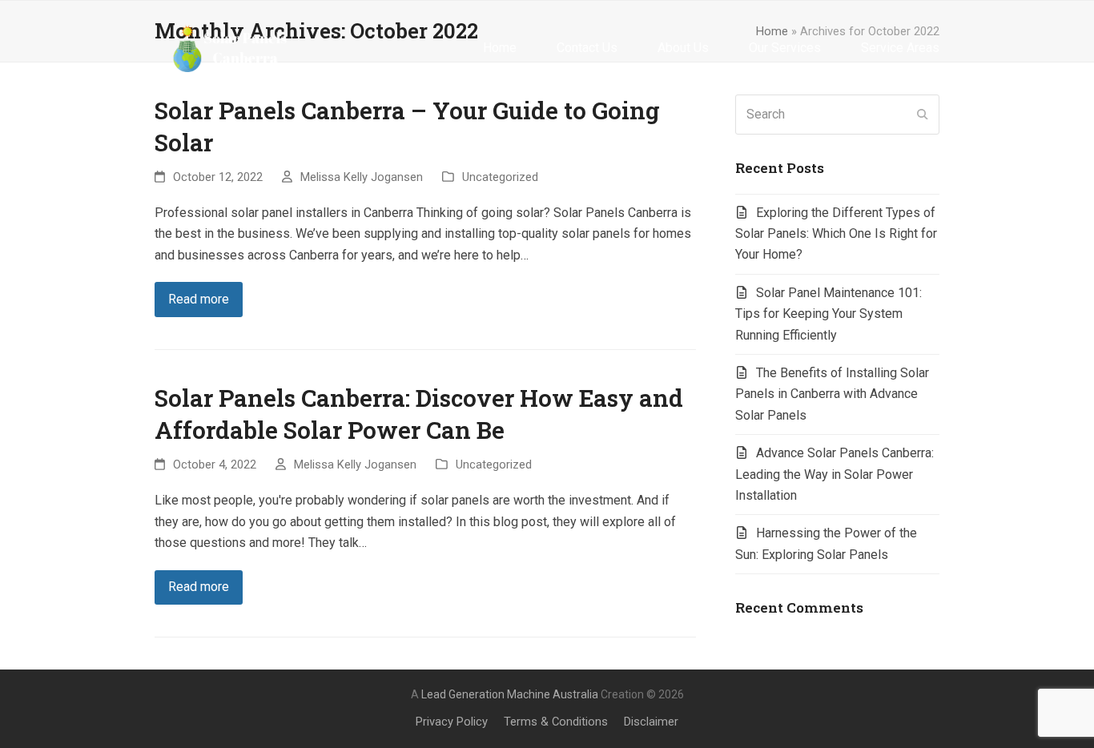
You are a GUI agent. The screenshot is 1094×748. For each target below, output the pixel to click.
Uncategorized (500, 177)
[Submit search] (922, 115)
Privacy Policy (452, 721)
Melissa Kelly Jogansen (361, 177)
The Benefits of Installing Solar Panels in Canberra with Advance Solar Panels (832, 394)
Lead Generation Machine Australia (509, 694)
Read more (198, 299)
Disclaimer (651, 721)
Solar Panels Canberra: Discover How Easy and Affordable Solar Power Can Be (419, 414)
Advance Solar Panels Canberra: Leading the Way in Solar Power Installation (834, 474)
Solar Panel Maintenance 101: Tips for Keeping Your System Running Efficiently (828, 314)
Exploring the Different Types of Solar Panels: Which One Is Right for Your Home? (836, 234)
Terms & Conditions (556, 721)
